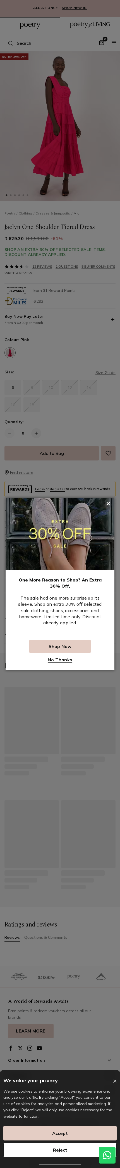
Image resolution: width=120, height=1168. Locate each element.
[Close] (115, 1081)
